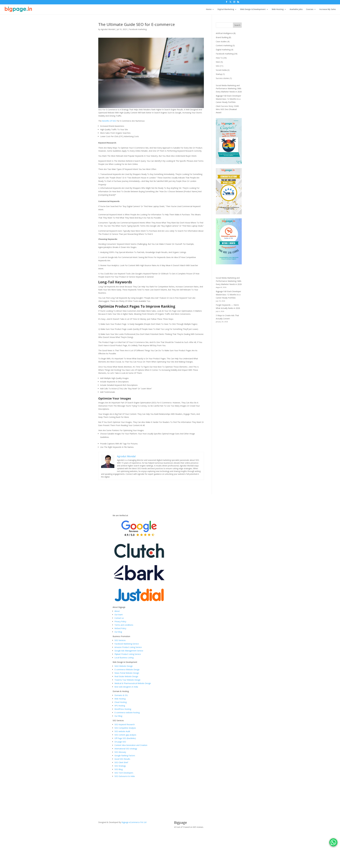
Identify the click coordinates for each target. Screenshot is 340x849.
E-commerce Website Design (126, 669)
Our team (118, 614)
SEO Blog (118, 769)
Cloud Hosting (120, 702)
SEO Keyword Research (124, 724)
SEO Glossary (120, 752)
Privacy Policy (120, 621)
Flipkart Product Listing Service (127, 654)
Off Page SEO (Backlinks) (125, 738)
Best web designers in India (126, 686)
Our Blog (118, 716)
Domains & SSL (121, 695)
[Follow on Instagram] (239, 823)
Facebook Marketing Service (126, 643)
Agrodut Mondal (108, 29)
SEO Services (120, 640)
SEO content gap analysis (125, 735)
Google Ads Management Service (128, 650)
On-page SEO (120, 741)
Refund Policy (120, 628)
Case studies (221, 41)
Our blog (118, 632)
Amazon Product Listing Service (128, 647)
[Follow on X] (229, 823)
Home (208, 9)
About (117, 611)
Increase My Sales (327, 9)
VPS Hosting (119, 705)
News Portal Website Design (126, 673)
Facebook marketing (138, 29)
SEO (217, 66)
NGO (218, 62)
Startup (219, 74)
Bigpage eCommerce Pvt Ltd (134, 822)
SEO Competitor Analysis (125, 728)
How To (219, 58)
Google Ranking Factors (124, 755)
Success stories (222, 78)
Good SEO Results (122, 759)
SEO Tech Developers (123, 772)
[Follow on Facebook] (224, 823)
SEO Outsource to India (124, 776)
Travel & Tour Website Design (127, 680)
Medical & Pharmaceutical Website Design (132, 683)
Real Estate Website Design (126, 676)
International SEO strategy (125, 748)
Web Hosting (278, 9)
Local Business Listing (123, 657)
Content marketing (224, 45)
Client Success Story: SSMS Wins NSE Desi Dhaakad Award (227, 109)
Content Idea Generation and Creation (130, 745)
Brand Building (222, 37)
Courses (309, 9)
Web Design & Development (253, 9)
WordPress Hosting (122, 709)
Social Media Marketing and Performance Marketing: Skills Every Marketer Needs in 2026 (229, 88)
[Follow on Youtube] (234, 823)
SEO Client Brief (121, 762)
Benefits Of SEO (109, 121)
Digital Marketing (226, 9)
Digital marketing (223, 49)
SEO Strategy (120, 766)
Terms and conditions (123, 625)
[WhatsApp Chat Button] (333, 842)
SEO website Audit (122, 731)
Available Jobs (296, 9)
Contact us (119, 618)
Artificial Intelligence (224, 33)
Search (237, 25)
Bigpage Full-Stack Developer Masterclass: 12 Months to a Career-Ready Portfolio (228, 98)
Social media (221, 70)
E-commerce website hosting (127, 712)
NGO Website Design (123, 666)
